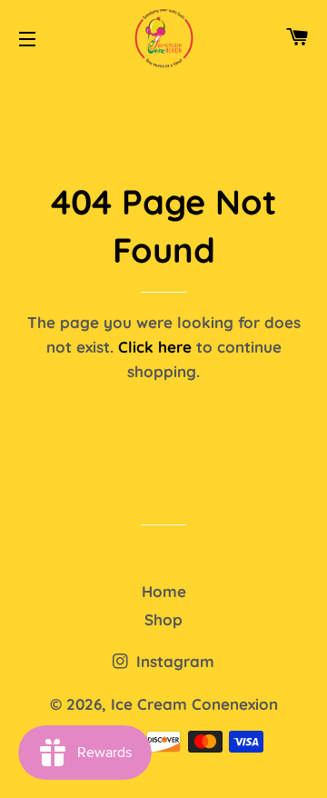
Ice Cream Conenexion (194, 703)
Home (164, 591)
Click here (155, 346)
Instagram (173, 661)
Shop (163, 619)
